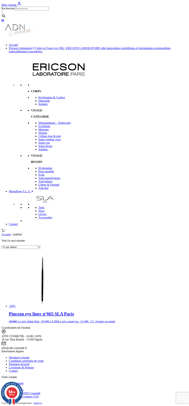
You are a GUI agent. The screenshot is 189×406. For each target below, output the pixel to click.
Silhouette (44, 100)
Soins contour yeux (49, 139)
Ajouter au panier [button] (105, 321)
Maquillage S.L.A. (20, 191)
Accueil (13, 44)
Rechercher (8, 8)
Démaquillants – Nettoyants (54, 122)
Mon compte (9, 4)
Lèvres (42, 214)
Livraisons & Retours (21, 367)
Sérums (42, 132)
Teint (41, 207)
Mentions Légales (19, 357)
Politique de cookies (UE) (24, 396)
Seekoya (38, 403)
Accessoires (45, 217)
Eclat (41, 174)
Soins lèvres (45, 146)
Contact (13, 224)
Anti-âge (43, 188)
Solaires (43, 104)
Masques (43, 129)
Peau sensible (46, 171)
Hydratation (45, 168)
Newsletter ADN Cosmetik (24, 393)
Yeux (41, 210)
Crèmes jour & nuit (49, 136)
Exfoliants (44, 126)
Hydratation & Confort (51, 97)
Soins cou (44, 142)
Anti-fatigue (45, 181)
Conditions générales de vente (26, 360)
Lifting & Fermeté (48, 184)
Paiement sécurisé (19, 364)
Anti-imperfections (49, 178)
